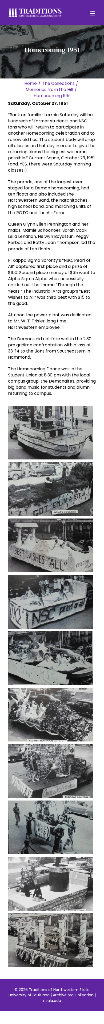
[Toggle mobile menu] (93, 13)
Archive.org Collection (73, 995)
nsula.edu (52, 1000)
